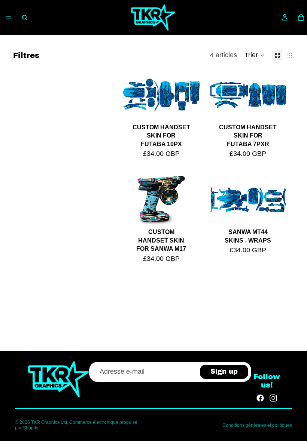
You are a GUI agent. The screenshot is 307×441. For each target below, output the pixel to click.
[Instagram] (273, 398)
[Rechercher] (24, 17)
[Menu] (8, 17)
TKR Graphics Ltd (49, 422)
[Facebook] (260, 398)
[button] (254, 55)
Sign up (224, 371)
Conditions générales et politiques (257, 425)
